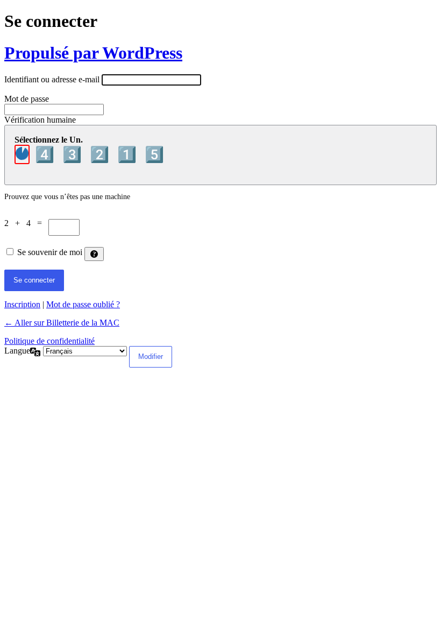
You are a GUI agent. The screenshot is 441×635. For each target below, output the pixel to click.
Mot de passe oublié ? (83, 304)
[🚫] (22, 154)
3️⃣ (74, 154)
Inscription (22, 304)
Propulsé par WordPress (93, 52)
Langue (17, 350)
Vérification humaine (40, 119)
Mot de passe (26, 98)
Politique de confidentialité (49, 340)
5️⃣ (154, 154)
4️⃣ (46, 154)
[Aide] (94, 254)
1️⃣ (128, 154)
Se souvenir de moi (49, 252)
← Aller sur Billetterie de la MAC (61, 322)
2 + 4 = (26, 223)
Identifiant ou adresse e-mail (51, 79)
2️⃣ (101, 154)
